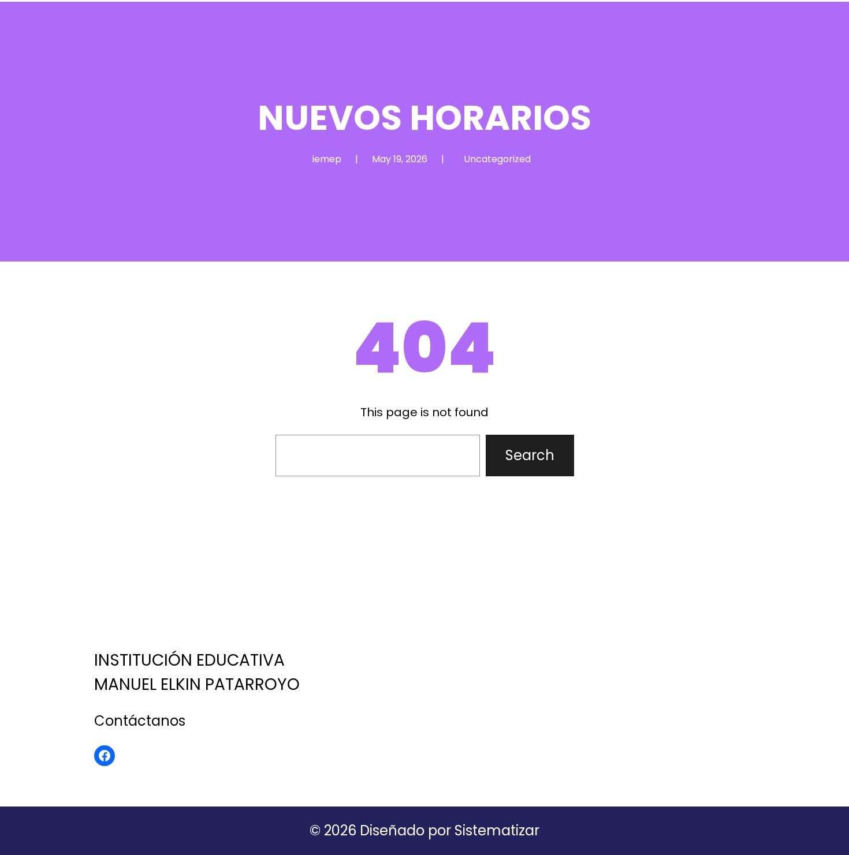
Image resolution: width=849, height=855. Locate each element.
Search (529, 455)
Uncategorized (497, 159)
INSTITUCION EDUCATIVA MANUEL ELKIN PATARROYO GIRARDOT (199, 597)
